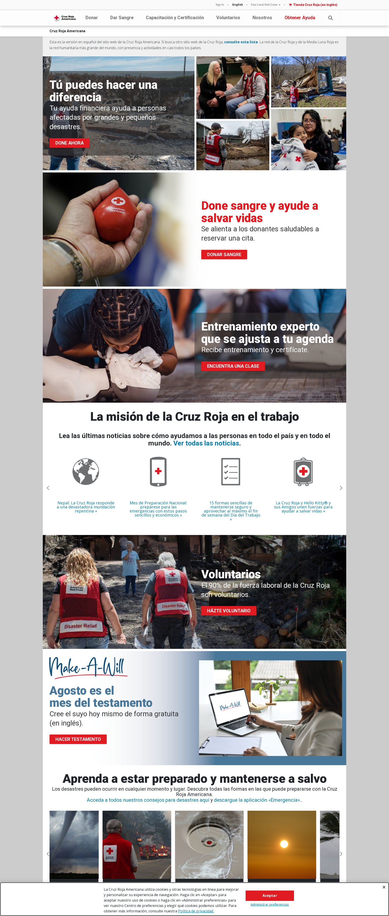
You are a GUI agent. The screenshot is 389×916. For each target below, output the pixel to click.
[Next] (341, 488)
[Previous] (48, 488)
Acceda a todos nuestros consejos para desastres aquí (148, 800)
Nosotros (262, 17)
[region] (194, 899)
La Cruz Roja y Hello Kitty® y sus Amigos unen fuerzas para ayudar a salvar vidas (303, 507)
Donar (92, 17)
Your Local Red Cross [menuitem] (264, 5)
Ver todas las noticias (206, 443)
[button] (330, 18)
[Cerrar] (384, 887)
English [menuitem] (237, 5)
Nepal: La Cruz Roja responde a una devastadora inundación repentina (86, 507)
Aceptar (269, 895)
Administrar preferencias (270, 904)
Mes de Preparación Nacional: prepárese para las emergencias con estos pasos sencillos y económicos (158, 509)
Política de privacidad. (196, 911)
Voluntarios (228, 17)
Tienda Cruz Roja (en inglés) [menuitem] (315, 5)
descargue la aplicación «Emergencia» (257, 800)
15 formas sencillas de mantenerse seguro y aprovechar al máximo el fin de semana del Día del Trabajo (230, 509)
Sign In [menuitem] (220, 5)
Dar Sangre (121, 17)
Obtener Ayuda (300, 17)
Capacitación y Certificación (175, 17)
